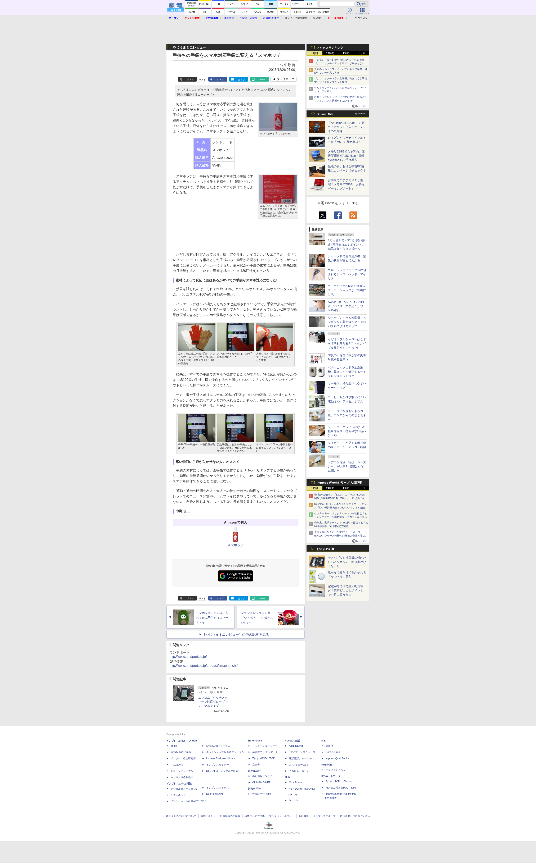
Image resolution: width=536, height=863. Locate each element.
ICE (323, 740)
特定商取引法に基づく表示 (355, 816)
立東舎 (256, 764)
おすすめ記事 (325, 549)
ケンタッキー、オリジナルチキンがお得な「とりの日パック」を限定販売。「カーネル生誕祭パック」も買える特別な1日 (340, 517)
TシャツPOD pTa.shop (339, 781)
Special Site (325, 114)
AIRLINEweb (296, 745)
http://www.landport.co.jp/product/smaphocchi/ (203, 665)
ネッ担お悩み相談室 (182, 777)
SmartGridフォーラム (218, 745)
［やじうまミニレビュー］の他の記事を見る (235, 634)
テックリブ (291, 795)
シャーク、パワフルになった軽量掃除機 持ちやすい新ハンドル (347, 431)
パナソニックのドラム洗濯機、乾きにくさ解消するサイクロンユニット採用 (347, 372)
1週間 (346, 53)
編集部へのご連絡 (255, 816)
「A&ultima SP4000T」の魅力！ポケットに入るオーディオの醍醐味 (347, 127)
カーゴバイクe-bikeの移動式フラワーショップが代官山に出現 (347, 290)
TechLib (293, 800)
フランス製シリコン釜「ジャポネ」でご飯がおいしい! (257, 617)
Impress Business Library (220, 758)
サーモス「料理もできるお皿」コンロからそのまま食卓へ (347, 415)
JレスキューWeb (298, 764)
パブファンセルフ (336, 769)
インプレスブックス (217, 787)
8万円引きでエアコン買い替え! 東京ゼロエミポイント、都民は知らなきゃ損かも (346, 244)
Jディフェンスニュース (302, 752)
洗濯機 (317, 18)
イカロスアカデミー (300, 771)
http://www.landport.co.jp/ (188, 656)
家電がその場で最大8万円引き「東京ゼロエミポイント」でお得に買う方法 (347, 590)
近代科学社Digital (262, 794)
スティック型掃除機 (296, 18)
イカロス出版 (292, 740)
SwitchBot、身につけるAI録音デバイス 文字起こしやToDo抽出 (346, 306)
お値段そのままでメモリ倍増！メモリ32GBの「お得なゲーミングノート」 (346, 184)
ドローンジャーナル (182, 771)
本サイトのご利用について (181, 816)
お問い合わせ (208, 816)
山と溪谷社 (254, 771)
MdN (287, 777)
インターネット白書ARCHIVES (188, 801)
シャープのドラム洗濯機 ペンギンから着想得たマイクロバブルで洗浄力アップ (347, 322)
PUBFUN (326, 764)
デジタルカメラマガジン (184, 788)
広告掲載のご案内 (230, 816)
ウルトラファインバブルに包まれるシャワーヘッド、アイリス (347, 274)
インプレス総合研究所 (183, 758)
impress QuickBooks (337, 758)
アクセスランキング (330, 47)
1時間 (314, 53)
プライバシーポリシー (281, 816)
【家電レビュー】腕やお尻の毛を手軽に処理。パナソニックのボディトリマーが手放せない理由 (340, 63)
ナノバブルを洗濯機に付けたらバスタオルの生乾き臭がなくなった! (347, 562)
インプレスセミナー (217, 764)
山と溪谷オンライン (263, 776)
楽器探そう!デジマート (265, 752)
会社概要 (304, 816)
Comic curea (333, 752)
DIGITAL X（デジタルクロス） (223, 771)
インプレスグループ (324, 816)
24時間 (330, 53)
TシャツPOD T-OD (263, 758)
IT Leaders (177, 764)
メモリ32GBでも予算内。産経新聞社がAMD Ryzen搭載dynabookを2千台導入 (346, 155)
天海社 (329, 745)
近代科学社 (254, 788)
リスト (202, 79)
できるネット (178, 795)
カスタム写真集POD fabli (341, 787)
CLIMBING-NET (261, 782)
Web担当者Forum (181, 752)
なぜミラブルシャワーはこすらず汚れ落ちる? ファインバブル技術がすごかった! (347, 343)
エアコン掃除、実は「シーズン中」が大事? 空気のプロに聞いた (347, 466)
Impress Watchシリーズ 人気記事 (339, 482)
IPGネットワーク (331, 776)
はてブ (241, 79)
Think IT (175, 745)
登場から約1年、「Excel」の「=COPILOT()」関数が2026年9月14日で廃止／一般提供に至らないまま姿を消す (340, 498)
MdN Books (295, 782)
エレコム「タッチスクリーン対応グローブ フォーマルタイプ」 (213, 702)
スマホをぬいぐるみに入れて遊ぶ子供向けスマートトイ (212, 617)
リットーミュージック (264, 745)
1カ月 (361, 53)
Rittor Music (255, 740)
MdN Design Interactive (302, 788)
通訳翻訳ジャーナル (300, 758)
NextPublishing (215, 794)
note (262, 79)
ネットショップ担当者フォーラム (225, 752)
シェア (220, 79)
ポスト (190, 79)
